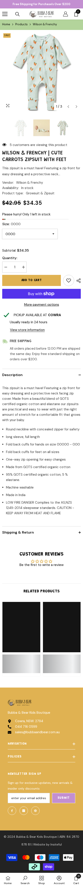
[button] (68, 106)
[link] (21, 661)
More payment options (41, 304)
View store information (27, 330)
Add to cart (31, 280)
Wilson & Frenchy (29, 182)
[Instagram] (23, 810)
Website (39, 844)
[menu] (5, 14)
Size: (11, 224)
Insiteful (56, 844)
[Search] (17, 14)
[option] (41, 71)
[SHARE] (77, 280)
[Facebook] (12, 810)
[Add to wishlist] (68, 280)
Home (6, 24)
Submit (64, 798)
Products (21, 24)
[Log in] (65, 14)
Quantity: (9, 258)
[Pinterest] (35, 810)
